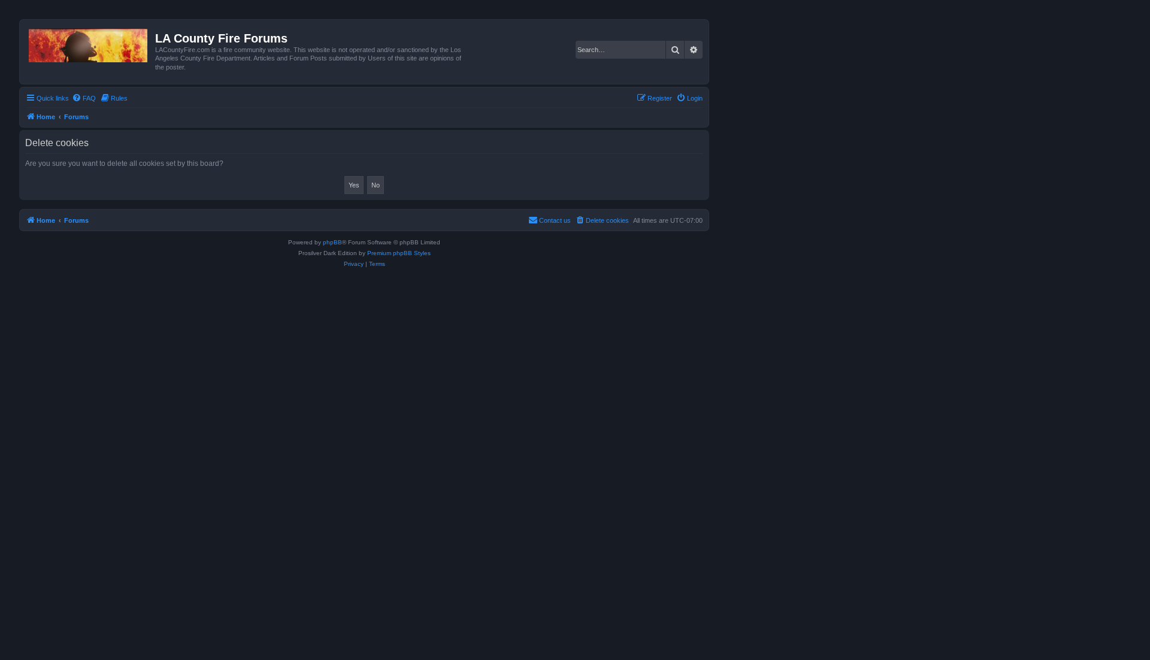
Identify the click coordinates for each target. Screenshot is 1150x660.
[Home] (89, 43)
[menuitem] (84, 98)
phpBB (332, 242)
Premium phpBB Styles (399, 253)
